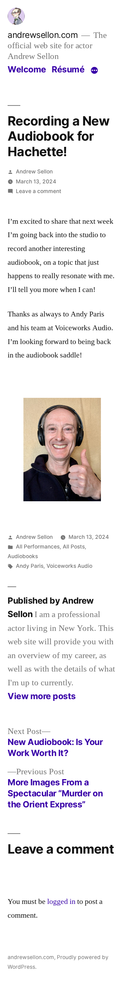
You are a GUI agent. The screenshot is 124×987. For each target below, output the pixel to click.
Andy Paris (29, 566)
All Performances (38, 546)
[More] (94, 71)
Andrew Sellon (34, 171)
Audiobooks (23, 556)
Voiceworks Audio (69, 566)
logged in (61, 901)
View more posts (42, 696)
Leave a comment (38, 191)
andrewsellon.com (43, 35)
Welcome (27, 69)
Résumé (68, 69)
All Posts (74, 546)
